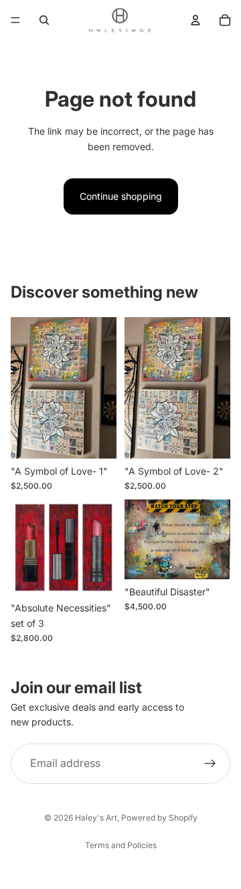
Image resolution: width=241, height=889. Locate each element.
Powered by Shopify (159, 818)
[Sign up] (210, 764)
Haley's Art (96, 818)
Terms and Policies (121, 845)
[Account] (195, 20)
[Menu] (15, 20)
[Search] (44, 20)
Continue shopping (121, 196)
